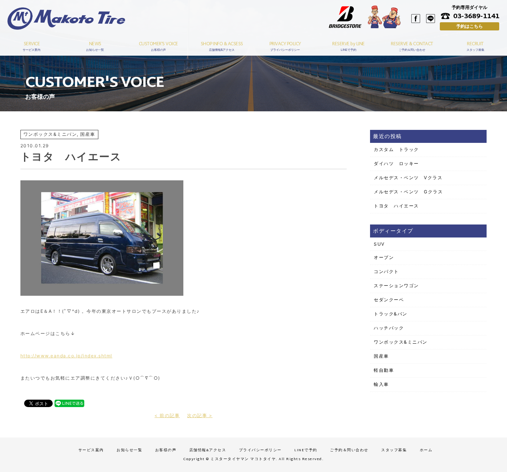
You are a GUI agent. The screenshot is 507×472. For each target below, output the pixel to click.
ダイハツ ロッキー (396, 163)
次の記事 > (199, 415)
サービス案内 (91, 450)
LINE (430, 18)
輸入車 (381, 384)
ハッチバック (389, 328)
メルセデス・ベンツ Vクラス (408, 177)
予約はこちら (469, 26)
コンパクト (386, 271)
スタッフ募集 (394, 450)
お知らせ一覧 (129, 450)
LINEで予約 (305, 450)
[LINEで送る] (69, 403)
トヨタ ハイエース (396, 206)
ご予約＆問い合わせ (349, 450)
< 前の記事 (167, 415)
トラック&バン (391, 314)
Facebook (415, 18)
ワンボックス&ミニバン (401, 342)
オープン (384, 257)
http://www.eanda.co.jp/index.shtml (66, 355)
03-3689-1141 (476, 16)
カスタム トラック (396, 149)
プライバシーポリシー (260, 450)
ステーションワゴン (396, 285)
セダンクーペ (389, 299)
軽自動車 (384, 370)
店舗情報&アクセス (207, 450)
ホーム (426, 450)
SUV (379, 244)
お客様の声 (166, 450)
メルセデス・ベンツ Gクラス (408, 191)
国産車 (381, 356)
